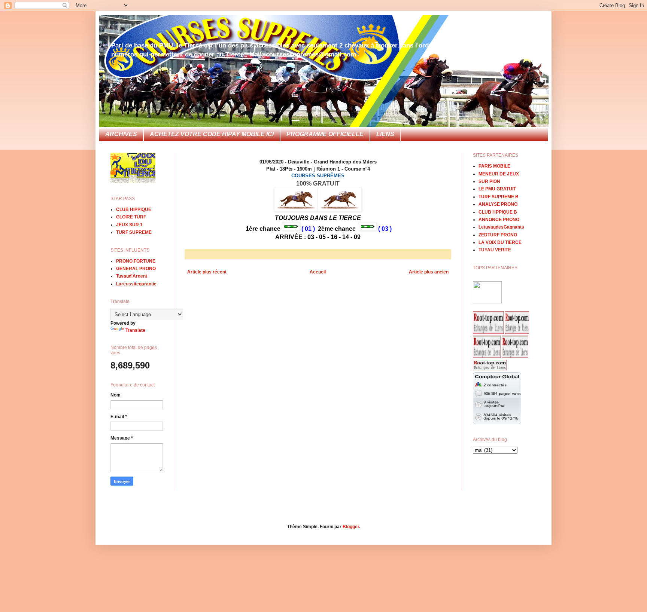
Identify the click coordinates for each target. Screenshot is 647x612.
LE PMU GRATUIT (497, 189)
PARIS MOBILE (494, 166)
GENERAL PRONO (136, 268)
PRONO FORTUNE (135, 261)
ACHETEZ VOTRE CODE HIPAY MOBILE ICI (212, 134)
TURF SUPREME (134, 232)
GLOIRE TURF (131, 217)
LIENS (385, 134)
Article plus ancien (429, 272)
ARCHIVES (121, 134)
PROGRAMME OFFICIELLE (325, 134)
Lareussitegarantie (136, 284)
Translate (135, 330)
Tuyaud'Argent (131, 276)
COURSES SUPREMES (120, 24)
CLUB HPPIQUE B (498, 212)
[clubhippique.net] (487, 302)
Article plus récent (207, 272)
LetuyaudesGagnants (501, 227)
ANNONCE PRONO (499, 219)
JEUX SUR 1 (129, 224)
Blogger (351, 526)
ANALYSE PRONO (498, 204)
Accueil (318, 272)
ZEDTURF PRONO (498, 235)
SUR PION (489, 181)
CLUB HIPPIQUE (133, 209)
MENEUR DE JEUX (499, 174)
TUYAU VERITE (495, 250)
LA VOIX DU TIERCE (500, 242)
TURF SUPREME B (499, 196)
